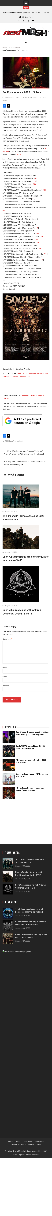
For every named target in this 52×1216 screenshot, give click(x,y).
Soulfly (21, 441)
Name (5, 668)
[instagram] (28, 21)
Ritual (19, 154)
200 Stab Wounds (11, 441)
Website (6, 686)
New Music (39, 1141)
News (18, 1141)
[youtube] (33, 21)
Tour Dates (27, 1141)
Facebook (25, 396)
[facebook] (19, 21)
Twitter (32, 396)
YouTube (6, 399)
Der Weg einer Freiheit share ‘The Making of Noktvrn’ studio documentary (25, 463)
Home (10, 1141)
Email (5, 677)
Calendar (30, 1144)
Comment (7, 639)
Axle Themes (33, 1155)
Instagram (40, 396)
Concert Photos (17, 1144)
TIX (36, 178)
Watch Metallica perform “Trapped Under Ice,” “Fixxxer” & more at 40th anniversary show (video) (24, 452)
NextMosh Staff (31, 98)
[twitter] (24, 21)
